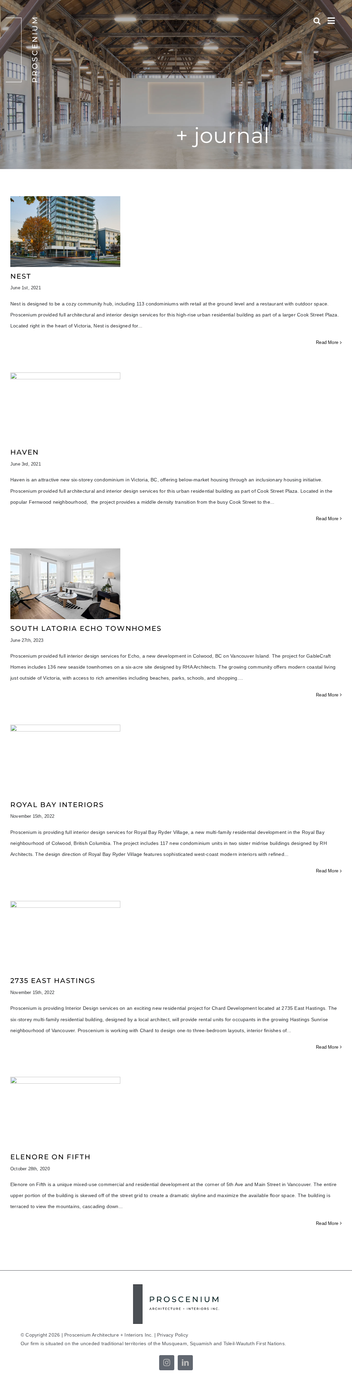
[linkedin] (185, 1362)
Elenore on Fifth (50, 1157)
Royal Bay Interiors (57, 805)
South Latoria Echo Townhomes (86, 628)
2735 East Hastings (52, 980)
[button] (317, 20)
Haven (24, 452)
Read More (327, 342)
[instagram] (166, 1362)
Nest (20, 276)
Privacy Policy (172, 1335)
